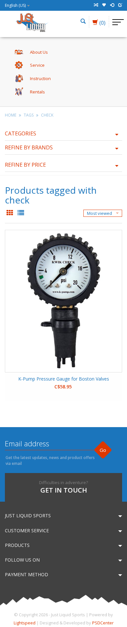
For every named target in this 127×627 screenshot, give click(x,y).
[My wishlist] (104, 5)
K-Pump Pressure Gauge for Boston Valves (63, 379)
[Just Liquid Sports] (31, 21)
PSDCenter (103, 623)
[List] (21, 213)
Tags (29, 115)
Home (10, 115)
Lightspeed (24, 623)
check (47, 115)
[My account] (112, 5)
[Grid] (10, 213)
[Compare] (96, 5)
